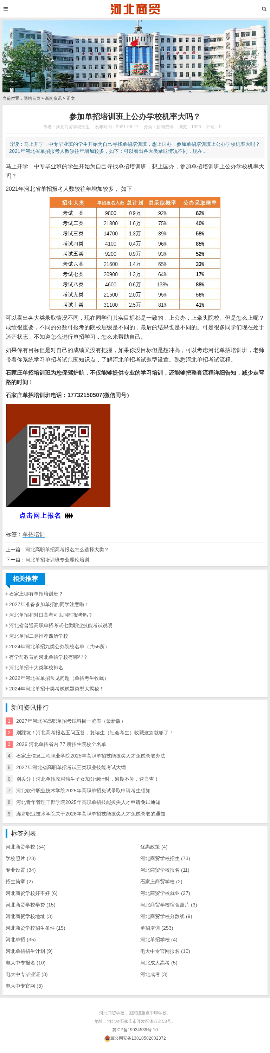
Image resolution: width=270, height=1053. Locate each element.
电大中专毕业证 (27, 974)
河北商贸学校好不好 (32, 893)
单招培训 (33, 534)
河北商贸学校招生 (165, 858)
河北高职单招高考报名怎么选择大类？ (67, 549)
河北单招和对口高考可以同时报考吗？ (51, 615)
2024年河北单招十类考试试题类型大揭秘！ (56, 688)
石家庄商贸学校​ (161, 881)
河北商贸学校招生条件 (35, 928)
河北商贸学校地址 (29, 916)
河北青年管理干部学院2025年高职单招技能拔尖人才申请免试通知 (88, 802)
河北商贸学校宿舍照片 (168, 905)
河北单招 (21, 939)
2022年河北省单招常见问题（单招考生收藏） (59, 678)
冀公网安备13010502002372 (138, 1038)
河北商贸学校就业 (165, 893)
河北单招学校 (159, 939)
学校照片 (21, 858)
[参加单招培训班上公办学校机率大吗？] (135, 9)
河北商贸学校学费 (31, 905)
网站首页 (32, 98)
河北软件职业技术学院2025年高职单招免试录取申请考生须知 (83, 790)
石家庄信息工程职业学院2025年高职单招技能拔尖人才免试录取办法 (90, 756)
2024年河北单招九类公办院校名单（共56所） (59, 646)
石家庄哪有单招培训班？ (36, 594)
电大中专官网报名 (165, 951)
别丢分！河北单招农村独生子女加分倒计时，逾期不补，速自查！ (87, 779)
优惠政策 (154, 847)
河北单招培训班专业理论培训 (57, 560)
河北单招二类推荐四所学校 (38, 636)
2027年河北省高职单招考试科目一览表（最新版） (71, 721)
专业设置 (21, 870)
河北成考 (154, 974)
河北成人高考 (159, 963)
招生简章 (19, 881)
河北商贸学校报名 (164, 870)
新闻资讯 (53, 98)
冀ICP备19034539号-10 (135, 1029)
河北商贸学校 (26, 847)
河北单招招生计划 (29, 951)
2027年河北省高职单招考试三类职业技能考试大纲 (71, 767)
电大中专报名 (26, 963)
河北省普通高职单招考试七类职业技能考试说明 (60, 625)
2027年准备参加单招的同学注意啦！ (49, 604)
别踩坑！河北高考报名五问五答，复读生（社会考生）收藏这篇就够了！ (95, 732)
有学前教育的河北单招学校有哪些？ (48, 657)
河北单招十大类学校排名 (36, 667)
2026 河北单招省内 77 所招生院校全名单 (61, 744)
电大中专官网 (24, 986)
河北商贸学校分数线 (166, 916)
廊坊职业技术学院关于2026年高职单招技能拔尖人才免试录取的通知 (90, 814)
